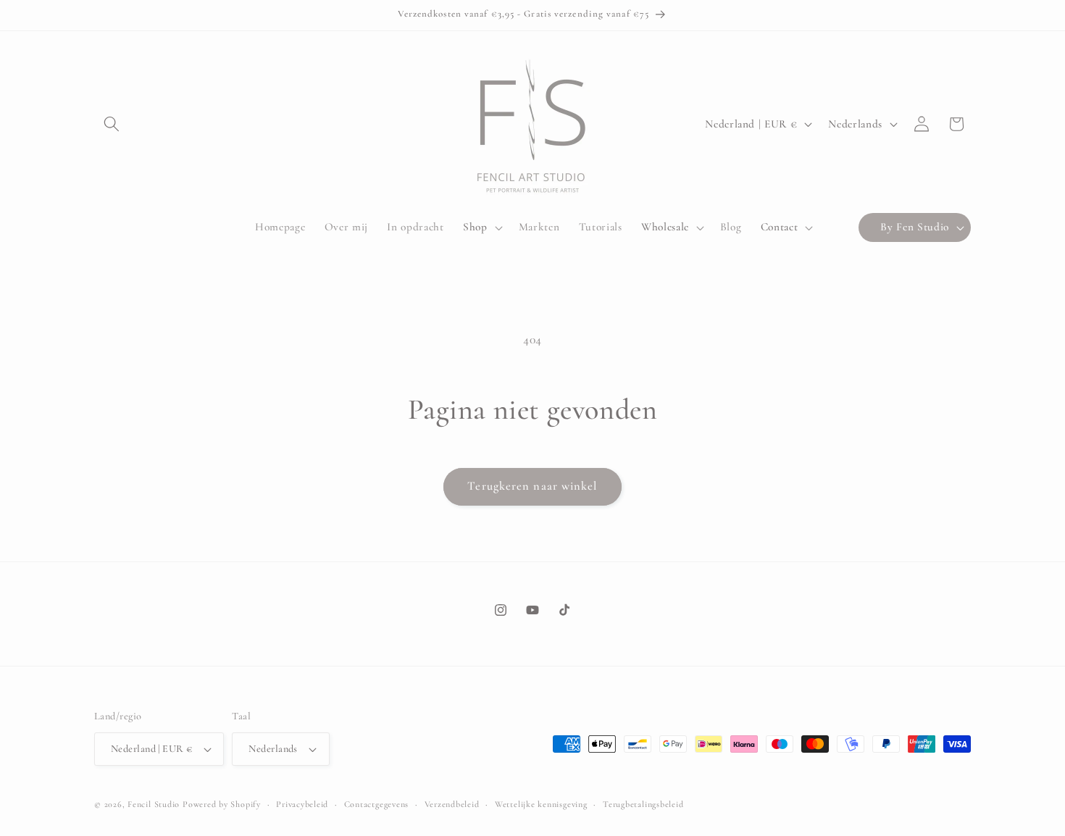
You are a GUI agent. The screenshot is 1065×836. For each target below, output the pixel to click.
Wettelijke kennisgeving (541, 804)
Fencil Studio (154, 804)
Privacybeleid (302, 804)
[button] (111, 123)
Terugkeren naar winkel (532, 486)
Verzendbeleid (452, 804)
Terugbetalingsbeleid (643, 804)
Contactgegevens (376, 804)
